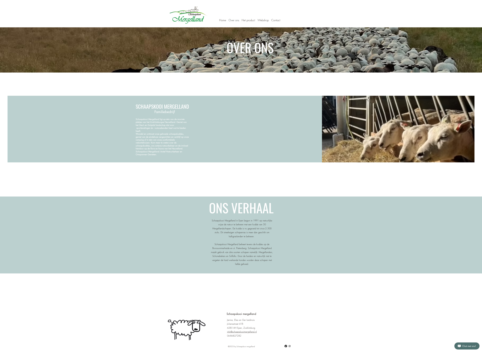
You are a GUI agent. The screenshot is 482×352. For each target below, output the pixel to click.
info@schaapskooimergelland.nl (242, 331)
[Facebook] (286, 346)
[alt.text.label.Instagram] (289, 346)
